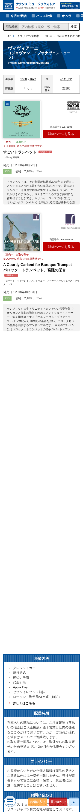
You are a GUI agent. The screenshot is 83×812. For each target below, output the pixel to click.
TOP (8, 36)
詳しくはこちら (24, 703)
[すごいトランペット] (21, 119)
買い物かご (57, 802)
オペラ (66, 16)
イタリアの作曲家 (28, 36)
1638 (23, 79)
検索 (74, 26)
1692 (33, 79)
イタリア (66, 79)
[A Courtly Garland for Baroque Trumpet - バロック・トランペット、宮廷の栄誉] (21, 232)
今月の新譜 (19, 16)
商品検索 (12, 26)
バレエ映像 (44, 16)
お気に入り (37, 802)
